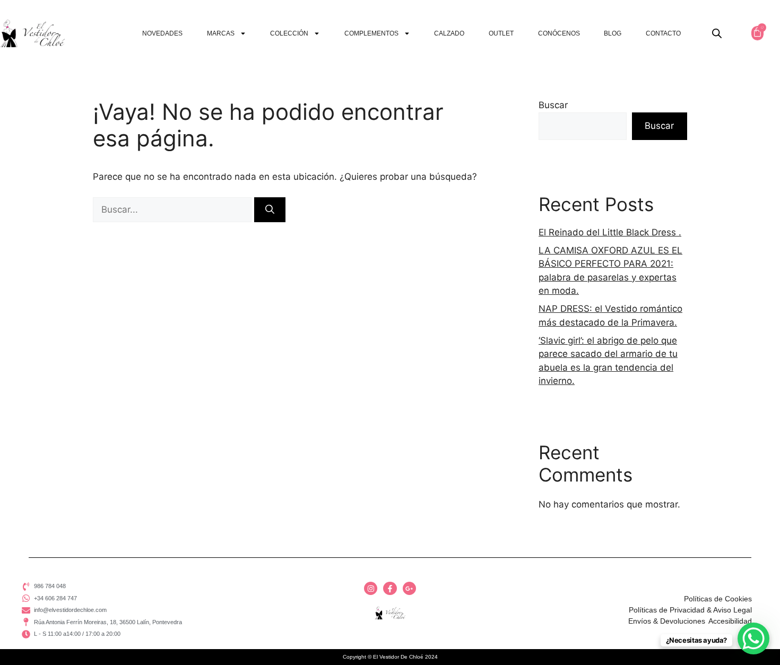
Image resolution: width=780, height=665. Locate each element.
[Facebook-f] (389, 588)
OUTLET (501, 33)
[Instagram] (370, 588)
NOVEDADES (162, 33)
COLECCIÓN (289, 33)
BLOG (612, 33)
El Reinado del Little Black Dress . (610, 232)
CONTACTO (663, 33)
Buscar (553, 105)
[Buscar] (269, 210)
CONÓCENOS (559, 33)
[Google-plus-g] (409, 588)
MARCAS (221, 33)
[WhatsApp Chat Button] (753, 638)
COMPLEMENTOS (371, 33)
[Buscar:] (173, 209)
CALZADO (449, 33)
